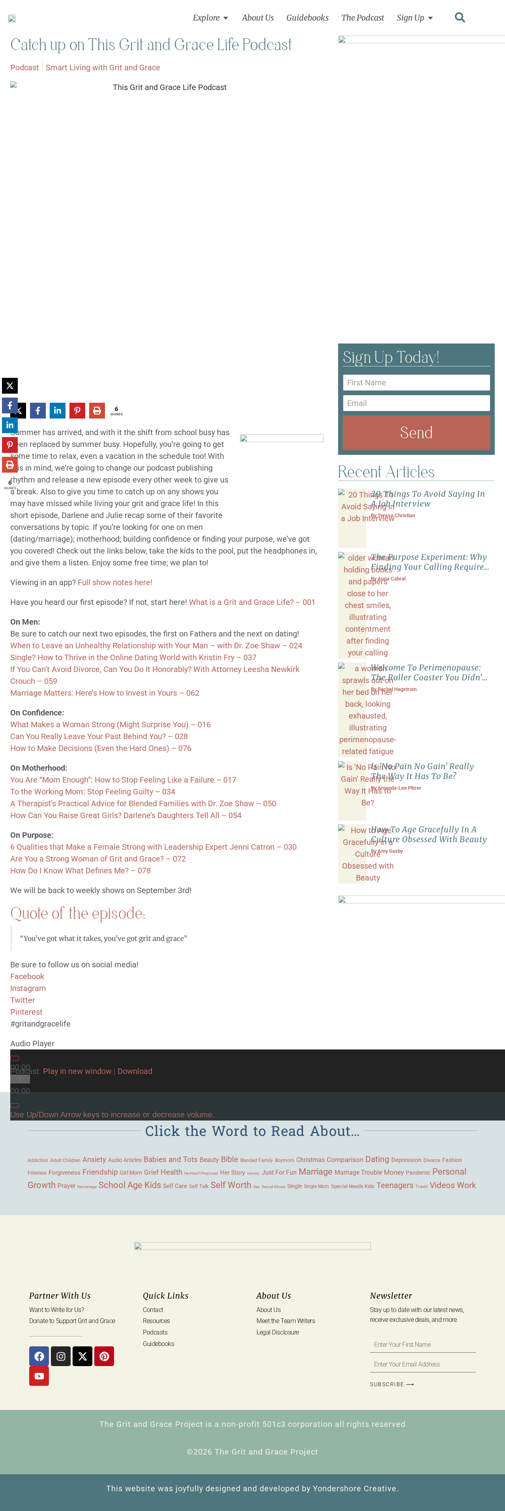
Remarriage (87, 1186)
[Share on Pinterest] (77, 411)
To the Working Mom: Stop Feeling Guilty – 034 (92, 791)
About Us (268, 1310)
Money (394, 1172)
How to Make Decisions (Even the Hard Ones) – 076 (100, 748)
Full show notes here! (115, 582)
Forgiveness (64, 1172)
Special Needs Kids (352, 1186)
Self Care (175, 1186)
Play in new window (77, 1071)
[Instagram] (61, 1356)
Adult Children (65, 1160)
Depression (406, 1160)
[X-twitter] (82, 1356)
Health (171, 1172)
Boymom (284, 1160)
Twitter (22, 1000)
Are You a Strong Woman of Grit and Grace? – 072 (98, 858)
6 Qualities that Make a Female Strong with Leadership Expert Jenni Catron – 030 (153, 847)
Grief (151, 1172)
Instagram (28, 988)
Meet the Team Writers (285, 1321)
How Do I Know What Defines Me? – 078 (80, 870)
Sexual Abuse (273, 1186)
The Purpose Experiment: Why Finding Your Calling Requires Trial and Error (429, 567)
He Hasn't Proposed (201, 1173)
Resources (156, 1321)
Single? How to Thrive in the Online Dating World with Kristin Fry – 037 (133, 657)
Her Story (232, 1172)
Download (135, 1071)
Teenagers (394, 1185)
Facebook (27, 976)
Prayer (66, 1186)
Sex (256, 1186)
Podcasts (155, 1332)
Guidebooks (158, 1344)
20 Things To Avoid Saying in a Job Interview (428, 499)
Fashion (452, 1160)
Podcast (24, 67)
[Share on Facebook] (38, 411)
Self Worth (231, 1185)
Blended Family (256, 1160)
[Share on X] (10, 386)
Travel (421, 1186)
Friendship (100, 1172)
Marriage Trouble (358, 1172)
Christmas (310, 1160)
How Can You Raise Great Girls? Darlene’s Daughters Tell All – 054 (125, 815)
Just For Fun (279, 1172)
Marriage (316, 1172)
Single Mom (316, 1186)
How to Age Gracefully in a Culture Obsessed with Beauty (429, 834)
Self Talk (199, 1186)
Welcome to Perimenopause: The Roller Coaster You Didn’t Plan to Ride (428, 677)
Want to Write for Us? (56, 1310)
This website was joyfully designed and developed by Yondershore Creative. (252, 1488)
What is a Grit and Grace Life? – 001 (252, 602)
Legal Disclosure (277, 1332)
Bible (229, 1159)
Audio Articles (125, 1160)
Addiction (38, 1160)
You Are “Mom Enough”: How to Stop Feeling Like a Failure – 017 (123, 780)
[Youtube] (39, 1376)
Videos (442, 1185)
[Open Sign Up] (430, 18)
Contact (153, 1310)
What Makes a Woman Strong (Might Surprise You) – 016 (110, 724)
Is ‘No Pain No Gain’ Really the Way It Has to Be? (422, 771)
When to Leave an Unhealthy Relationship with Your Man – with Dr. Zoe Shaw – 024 (156, 645)
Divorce (431, 1160)
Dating (377, 1159)
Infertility (253, 1173)
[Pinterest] (104, 1356)
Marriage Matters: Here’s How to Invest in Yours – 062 (104, 693)
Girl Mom (131, 1172)
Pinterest (26, 1012)
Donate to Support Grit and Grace (72, 1321)
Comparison (345, 1160)
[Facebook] (39, 1356)
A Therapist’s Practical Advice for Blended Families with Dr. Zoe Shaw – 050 (143, 803)
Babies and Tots (171, 1159)
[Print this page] (97, 411)
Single (294, 1186)
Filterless (37, 1173)
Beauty (209, 1160)
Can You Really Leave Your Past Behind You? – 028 (99, 736)
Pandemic (418, 1172)
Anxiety (94, 1159)
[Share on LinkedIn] (57, 411)
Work (466, 1185)
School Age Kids (130, 1185)
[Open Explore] (226, 18)
